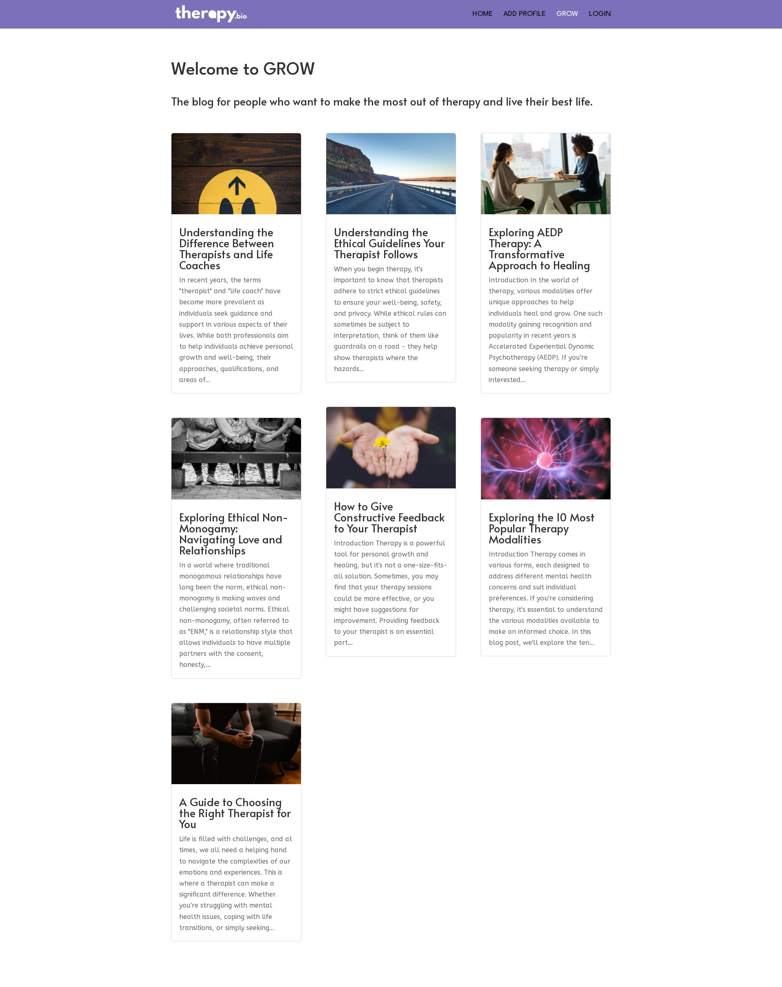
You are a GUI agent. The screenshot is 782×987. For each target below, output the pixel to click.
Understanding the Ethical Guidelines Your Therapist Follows (389, 243)
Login (600, 14)
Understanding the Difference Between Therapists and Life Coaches (226, 248)
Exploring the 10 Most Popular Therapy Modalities (542, 528)
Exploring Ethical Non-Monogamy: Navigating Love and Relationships (233, 533)
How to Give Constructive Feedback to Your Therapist (389, 517)
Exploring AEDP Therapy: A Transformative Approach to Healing (539, 248)
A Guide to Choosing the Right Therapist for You (235, 812)
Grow (567, 14)
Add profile (524, 14)
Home (482, 14)
